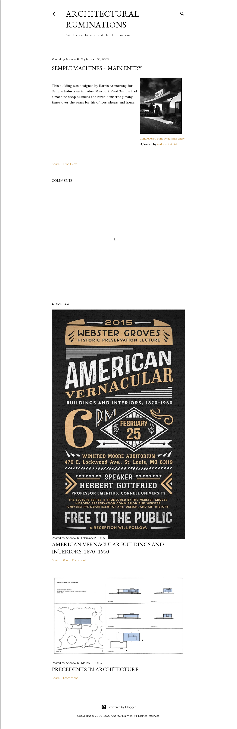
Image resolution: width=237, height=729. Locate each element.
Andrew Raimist (167, 144)
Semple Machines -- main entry (96, 68)
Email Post (70, 164)
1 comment (70, 678)
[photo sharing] (161, 133)
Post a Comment (74, 560)
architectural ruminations (102, 19)
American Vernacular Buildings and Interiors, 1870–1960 (108, 548)
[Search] (182, 12)
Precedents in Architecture (95, 669)
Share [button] (55, 164)
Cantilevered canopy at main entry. (162, 138)
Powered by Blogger (122, 707)
